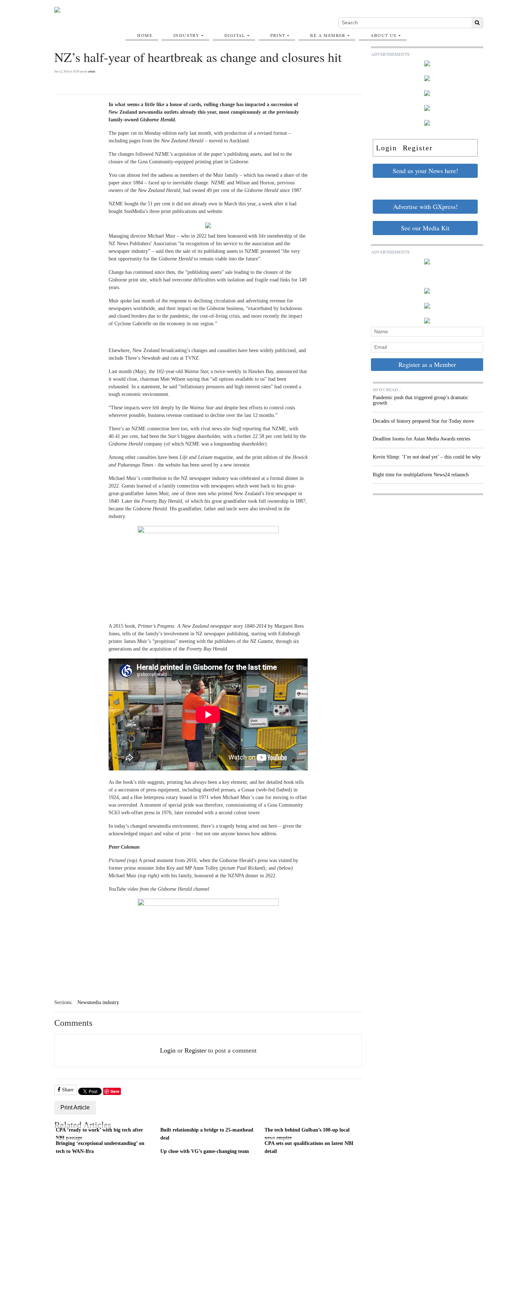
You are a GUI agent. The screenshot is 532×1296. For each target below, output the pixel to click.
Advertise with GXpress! (425, 206)
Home (144, 35)
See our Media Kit (425, 227)
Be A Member (327, 35)
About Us (384, 35)
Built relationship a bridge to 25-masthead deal (206, 1134)
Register (195, 1050)
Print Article (75, 1107)
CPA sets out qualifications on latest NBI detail (309, 1147)
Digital (234, 35)
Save (114, 1091)
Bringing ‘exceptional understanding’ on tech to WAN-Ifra (100, 1147)
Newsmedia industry (98, 1002)
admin (91, 71)
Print (278, 35)
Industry (186, 35)
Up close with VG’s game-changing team (204, 1151)
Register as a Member (427, 364)
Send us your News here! (425, 170)
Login (168, 1050)
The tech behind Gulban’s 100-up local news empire (307, 1134)
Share (66, 1089)
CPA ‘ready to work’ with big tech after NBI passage (99, 1134)
